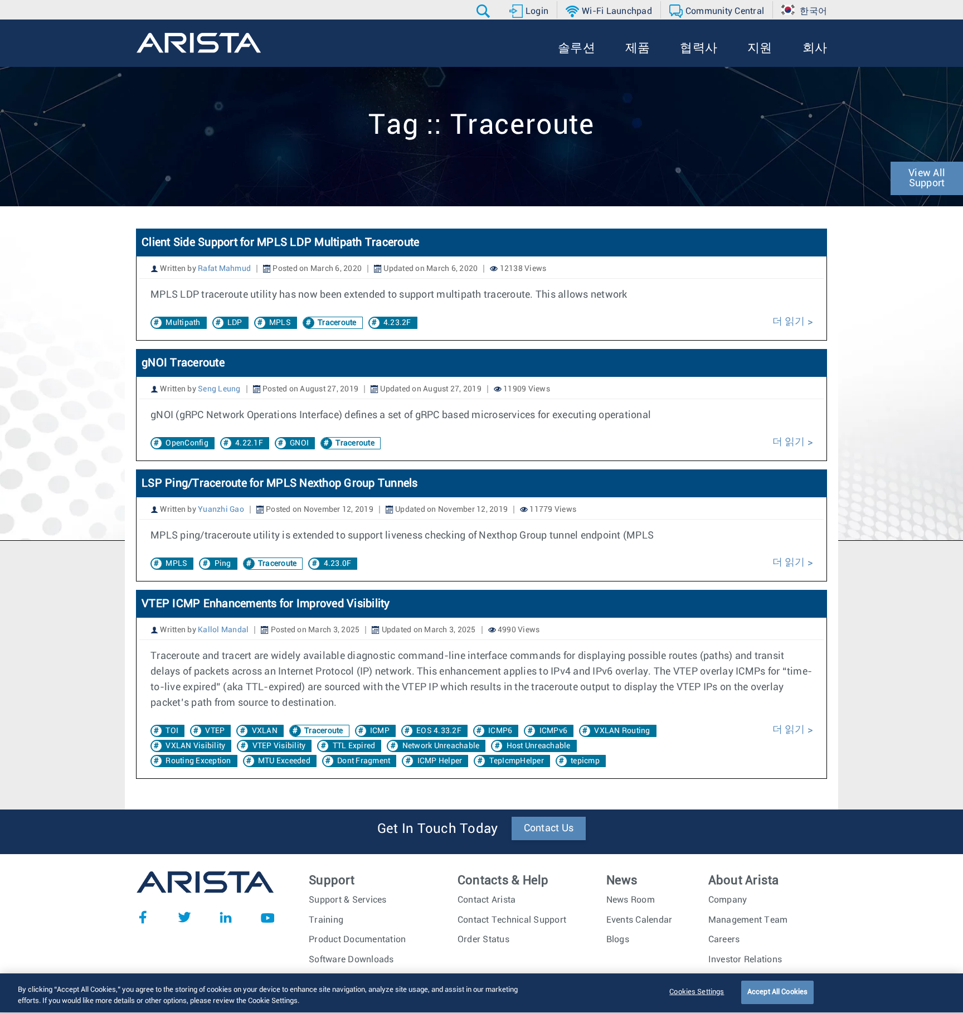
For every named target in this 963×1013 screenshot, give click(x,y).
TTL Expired (354, 746)
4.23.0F (338, 564)
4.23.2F (397, 323)
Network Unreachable (441, 746)
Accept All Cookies (777, 992)
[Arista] (198, 43)
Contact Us (549, 828)
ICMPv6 (553, 731)
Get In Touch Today (437, 829)
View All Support (926, 178)
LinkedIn (225, 917)
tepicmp (585, 761)
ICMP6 (500, 731)
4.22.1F (249, 443)
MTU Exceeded (284, 761)
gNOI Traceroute (183, 363)
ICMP (380, 731)
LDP (234, 323)
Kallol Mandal (223, 630)
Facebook (142, 917)
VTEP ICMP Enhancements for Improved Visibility (266, 603)
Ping (223, 564)
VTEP (215, 731)
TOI (172, 731)
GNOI (299, 443)
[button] (484, 11)
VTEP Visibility (279, 746)
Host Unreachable (539, 746)
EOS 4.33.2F (438, 731)
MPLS (280, 323)
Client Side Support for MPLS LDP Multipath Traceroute (280, 242)
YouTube (267, 917)
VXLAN (265, 731)
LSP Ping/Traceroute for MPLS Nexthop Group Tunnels (280, 483)
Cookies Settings (696, 992)
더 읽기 (790, 322)
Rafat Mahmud (224, 269)
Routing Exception (198, 761)
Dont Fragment (363, 761)
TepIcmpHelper (516, 761)
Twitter (184, 917)
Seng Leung (219, 389)
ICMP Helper (440, 761)
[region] (481, 993)
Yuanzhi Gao (221, 509)
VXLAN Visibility (195, 746)
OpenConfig (187, 443)
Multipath (183, 323)
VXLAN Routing (622, 731)
